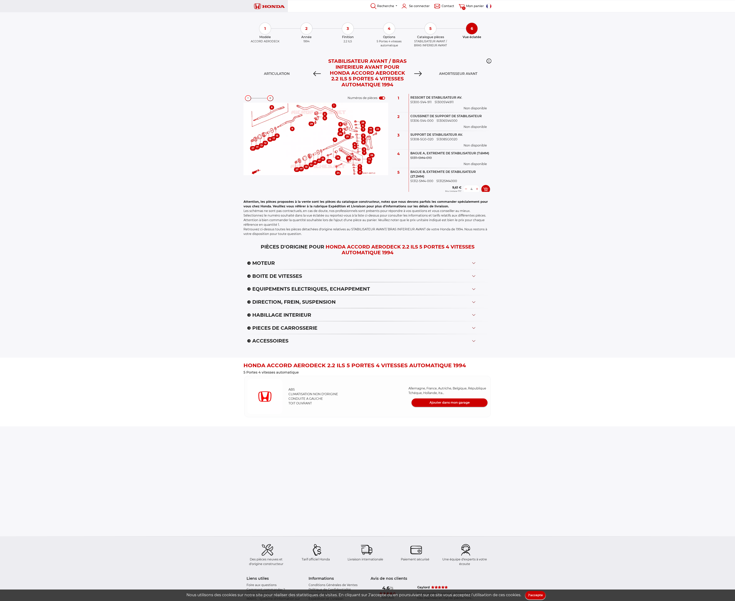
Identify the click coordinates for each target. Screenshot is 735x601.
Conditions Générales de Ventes (333, 585)
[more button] (477, 189)
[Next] (418, 73)
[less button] (466, 189)
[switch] (382, 98)
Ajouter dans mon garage (450, 402)
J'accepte (535, 595)
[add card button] (485, 189)
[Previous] (317, 73)
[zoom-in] (270, 98)
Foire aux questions (262, 585)
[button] (489, 61)
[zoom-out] (248, 98)
